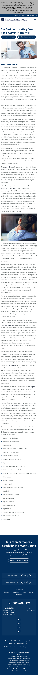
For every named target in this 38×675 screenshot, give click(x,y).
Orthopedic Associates (16, 405)
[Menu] (35, 19)
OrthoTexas (26, 665)
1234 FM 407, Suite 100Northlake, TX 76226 (21, 582)
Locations (16, 592)
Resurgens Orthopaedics (23, 669)
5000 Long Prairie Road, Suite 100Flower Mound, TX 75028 (21, 575)
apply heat (12, 365)
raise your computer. (8, 325)
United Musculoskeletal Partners (19, 652)
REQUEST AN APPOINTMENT (19, 560)
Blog (24, 592)
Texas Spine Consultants (19, 671)
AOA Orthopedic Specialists (17, 660)
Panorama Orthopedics (16, 667)
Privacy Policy (23, 641)
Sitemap (26, 643)
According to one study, (8, 188)
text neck (16, 253)
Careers (31, 592)
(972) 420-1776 (32, 15)
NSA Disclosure (18, 643)
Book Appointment (19, 15)
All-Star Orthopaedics (23, 658)
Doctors (6, 592)
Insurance (19, 595)
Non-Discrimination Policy (10, 641)
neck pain (7, 167)
